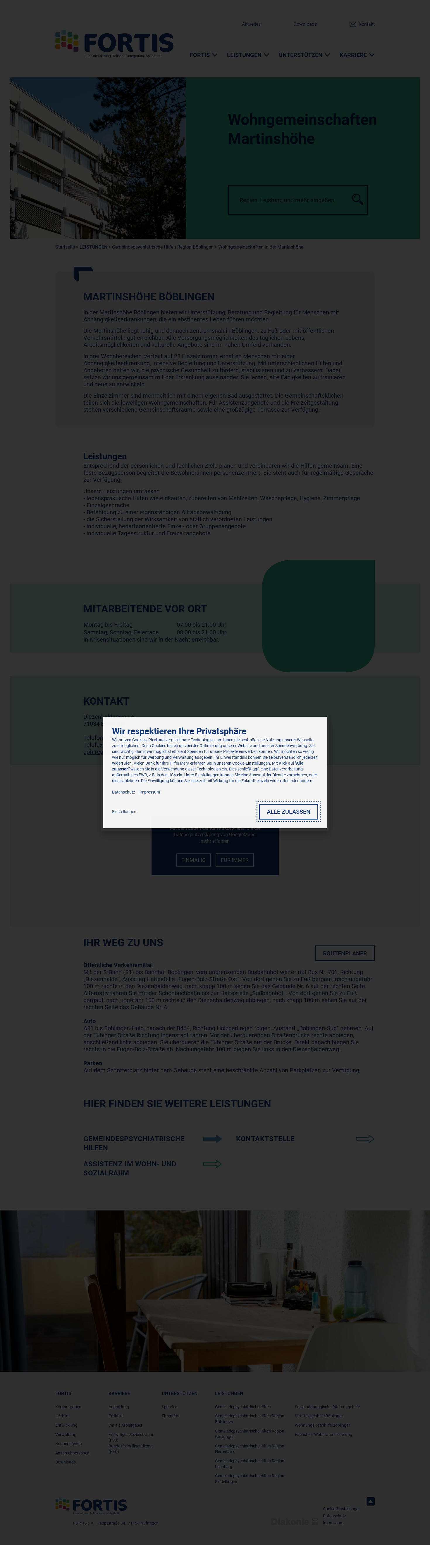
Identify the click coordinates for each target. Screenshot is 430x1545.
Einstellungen (124, 811)
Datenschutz (123, 792)
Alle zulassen (288, 811)
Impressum (150, 792)
